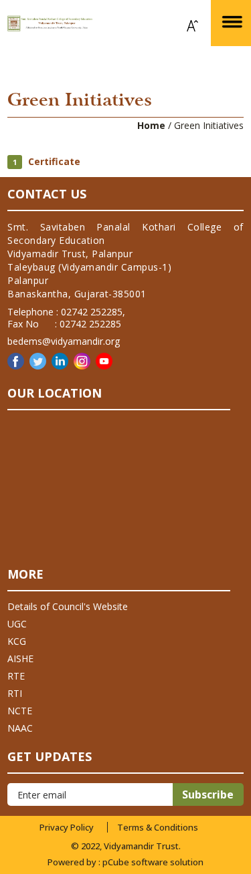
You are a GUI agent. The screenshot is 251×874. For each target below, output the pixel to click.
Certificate (52, 161)
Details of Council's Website (67, 606)
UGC (17, 623)
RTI (14, 693)
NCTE (19, 710)
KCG (16, 641)
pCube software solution (152, 862)
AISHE (20, 658)
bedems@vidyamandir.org (63, 341)
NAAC (20, 728)
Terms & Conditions (157, 827)
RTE (16, 676)
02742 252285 (91, 311)
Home (151, 125)
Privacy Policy (66, 827)
